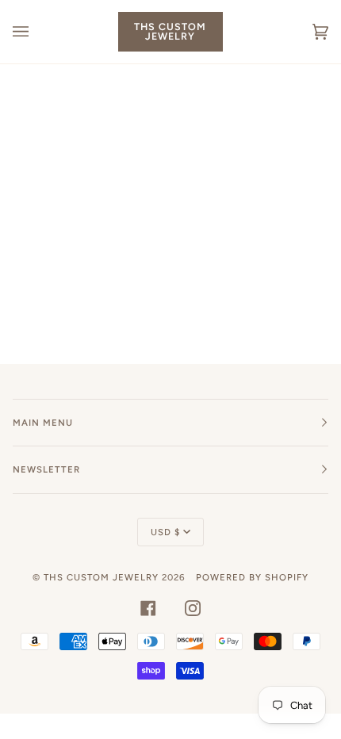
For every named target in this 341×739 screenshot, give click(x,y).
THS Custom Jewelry (101, 577)
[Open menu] (36, 31)
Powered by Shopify (252, 577)
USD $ (165, 532)
